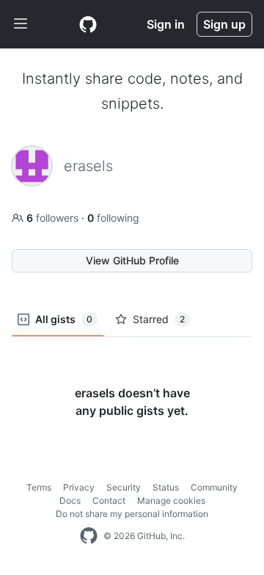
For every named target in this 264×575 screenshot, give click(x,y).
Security (123, 487)
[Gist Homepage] (88, 24)
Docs (70, 500)
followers (53, 217)
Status (166, 487)
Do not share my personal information (132, 513)
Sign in (166, 24)
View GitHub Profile (132, 260)
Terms (38, 487)
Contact (108, 500)
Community (214, 487)
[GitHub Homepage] (89, 536)
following (113, 217)
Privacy (79, 487)
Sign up (224, 24)
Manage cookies (171, 500)
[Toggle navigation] (20, 24)
